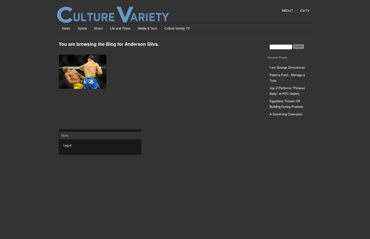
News (66, 28)
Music (98, 28)
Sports (82, 28)
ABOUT (287, 10)
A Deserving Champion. (286, 114)
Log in (67, 145)
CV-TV (304, 10)
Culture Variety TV (177, 28)
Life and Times (120, 28)
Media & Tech (147, 28)
